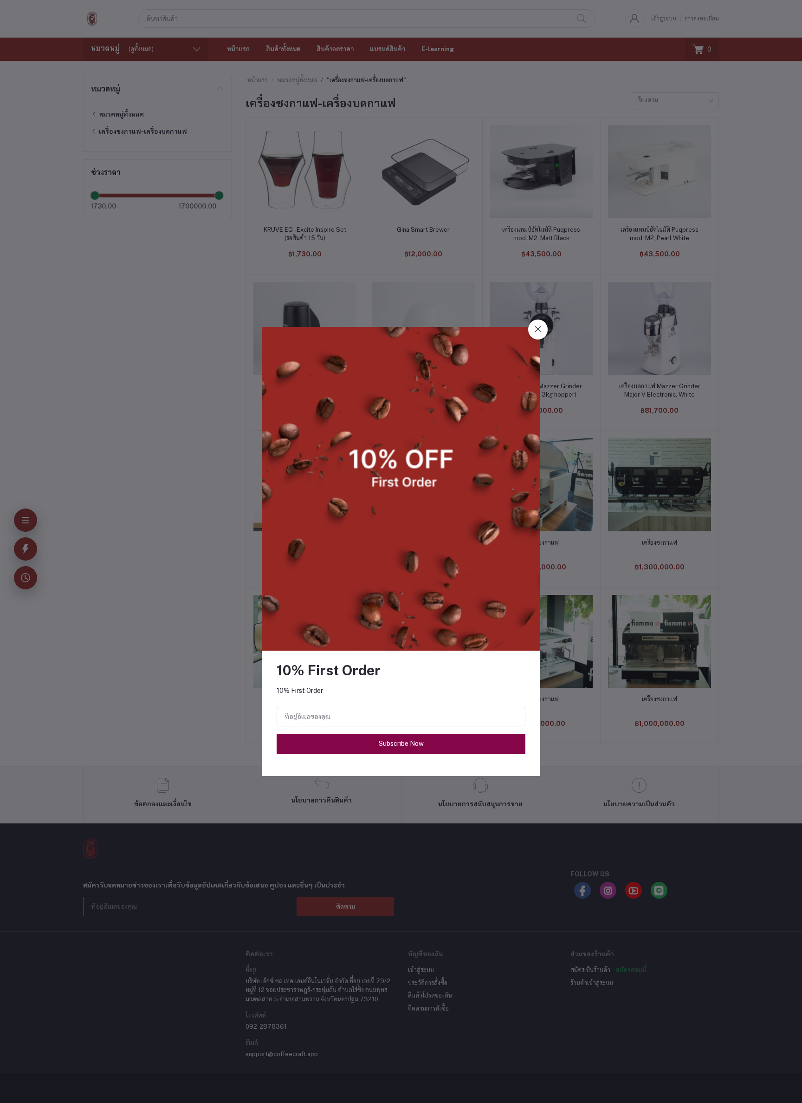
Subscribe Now (401, 743)
